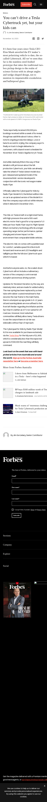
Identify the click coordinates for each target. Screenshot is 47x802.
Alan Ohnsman (22, 412)
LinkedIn (10, 571)
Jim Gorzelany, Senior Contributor (20, 32)
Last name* (15, 499)
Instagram (16, 571)
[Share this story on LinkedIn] (38, 38)
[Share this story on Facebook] (33, 38)
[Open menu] (41, 4)
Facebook (4, 571)
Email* (14, 476)
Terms (32, 510)
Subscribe (26, 4)
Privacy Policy (41, 510)
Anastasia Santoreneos (25, 396)
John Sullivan (21, 380)
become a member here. (32, 361)
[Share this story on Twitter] (42, 38)
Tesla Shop (14, 335)
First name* (15, 487)
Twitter (22, 571)
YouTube (28, 571)
